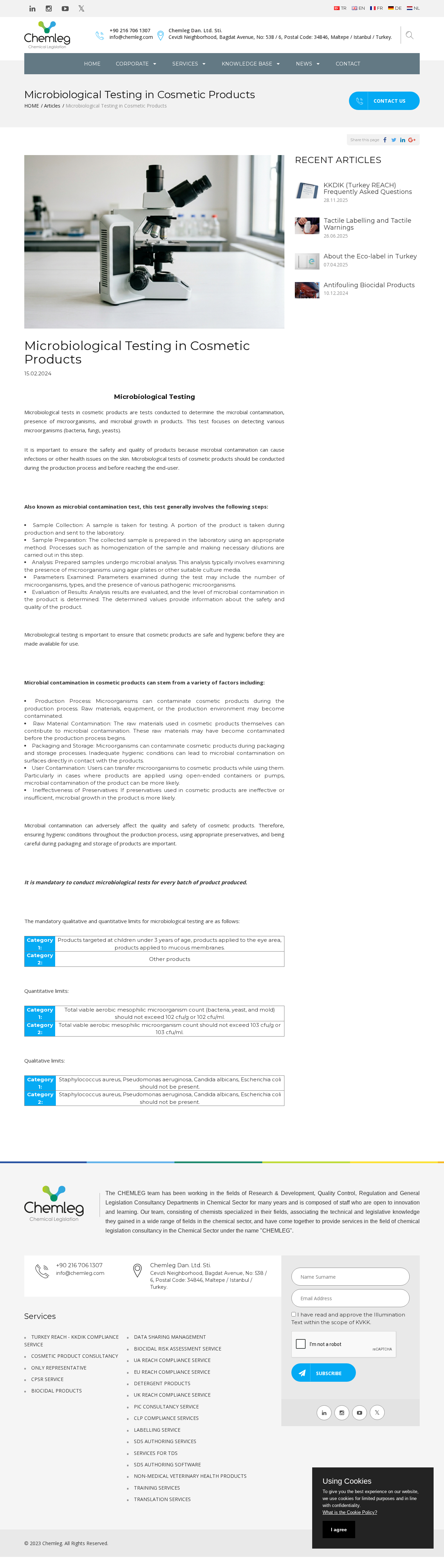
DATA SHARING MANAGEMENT (170, 1337)
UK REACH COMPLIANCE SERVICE (172, 1394)
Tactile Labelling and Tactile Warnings (367, 224)
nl (417, 8)
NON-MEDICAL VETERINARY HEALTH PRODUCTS (190, 1476)
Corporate (133, 64)
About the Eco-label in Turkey (370, 256)
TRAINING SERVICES (157, 1487)
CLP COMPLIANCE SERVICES (166, 1418)
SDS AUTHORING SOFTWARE (167, 1464)
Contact (348, 64)
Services (185, 64)
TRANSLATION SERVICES (162, 1499)
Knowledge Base (248, 64)
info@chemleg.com (131, 37)
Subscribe (329, 1373)
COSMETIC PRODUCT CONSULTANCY (74, 1356)
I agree (339, 1529)
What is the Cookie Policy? (350, 1512)
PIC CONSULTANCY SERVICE (166, 1406)
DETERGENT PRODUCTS (162, 1383)
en (362, 8)
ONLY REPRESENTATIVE (58, 1367)
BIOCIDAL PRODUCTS (56, 1390)
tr (344, 8)
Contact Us (389, 100)
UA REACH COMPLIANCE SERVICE (172, 1360)
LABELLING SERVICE (157, 1429)
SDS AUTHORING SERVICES (165, 1441)
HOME (92, 64)
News (305, 64)
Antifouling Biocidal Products (369, 285)
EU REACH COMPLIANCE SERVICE (172, 1372)
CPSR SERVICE (47, 1379)
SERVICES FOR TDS (156, 1453)
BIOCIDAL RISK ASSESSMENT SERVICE (177, 1348)
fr (380, 8)
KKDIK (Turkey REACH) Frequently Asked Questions (368, 188)
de (398, 8)
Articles (52, 105)
